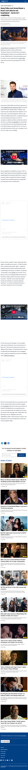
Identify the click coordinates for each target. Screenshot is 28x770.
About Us (2, 747)
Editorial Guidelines (4, 749)
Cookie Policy (3, 753)
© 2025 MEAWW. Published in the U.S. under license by (10, 735)
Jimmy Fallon (22, 58)
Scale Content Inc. (23, 735)
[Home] (4, 1)
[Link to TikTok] (9, 760)
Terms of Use (3, 755)
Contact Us (3, 757)
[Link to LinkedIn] (12, 760)
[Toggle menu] (26, 1)
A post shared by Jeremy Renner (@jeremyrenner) (15, 394)
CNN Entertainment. (9, 355)
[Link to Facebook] (1, 760)
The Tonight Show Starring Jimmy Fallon (11, 107)
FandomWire (15, 122)
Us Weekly (6, 406)
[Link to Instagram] (3, 760)
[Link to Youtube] (7, 760)
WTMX (13, 272)
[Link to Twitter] (5, 760)
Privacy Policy (3, 751)
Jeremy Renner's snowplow (8, 48)
